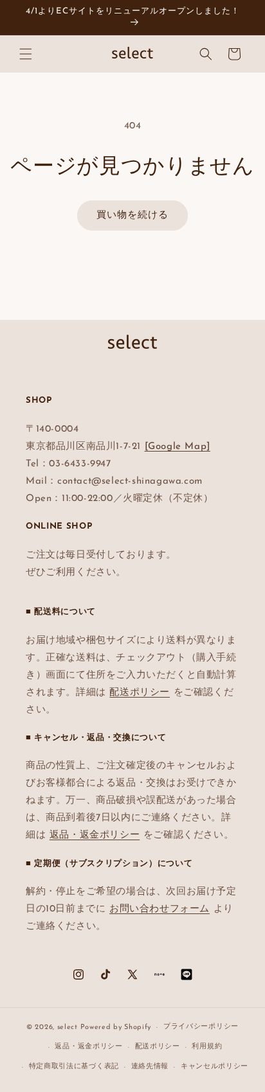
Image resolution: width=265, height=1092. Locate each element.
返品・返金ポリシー (95, 835)
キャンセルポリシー (214, 1066)
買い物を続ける (132, 215)
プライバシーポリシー (201, 1026)
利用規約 (207, 1046)
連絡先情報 (150, 1066)
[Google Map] (177, 447)
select (67, 1027)
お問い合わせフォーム (159, 909)
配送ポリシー (139, 693)
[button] (26, 54)
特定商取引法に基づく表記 (74, 1066)
